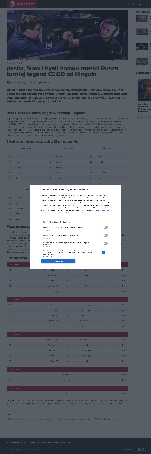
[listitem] (75, 222)
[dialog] (75, 227)
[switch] (105, 227)
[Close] (116, 190)
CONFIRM (58, 261)
